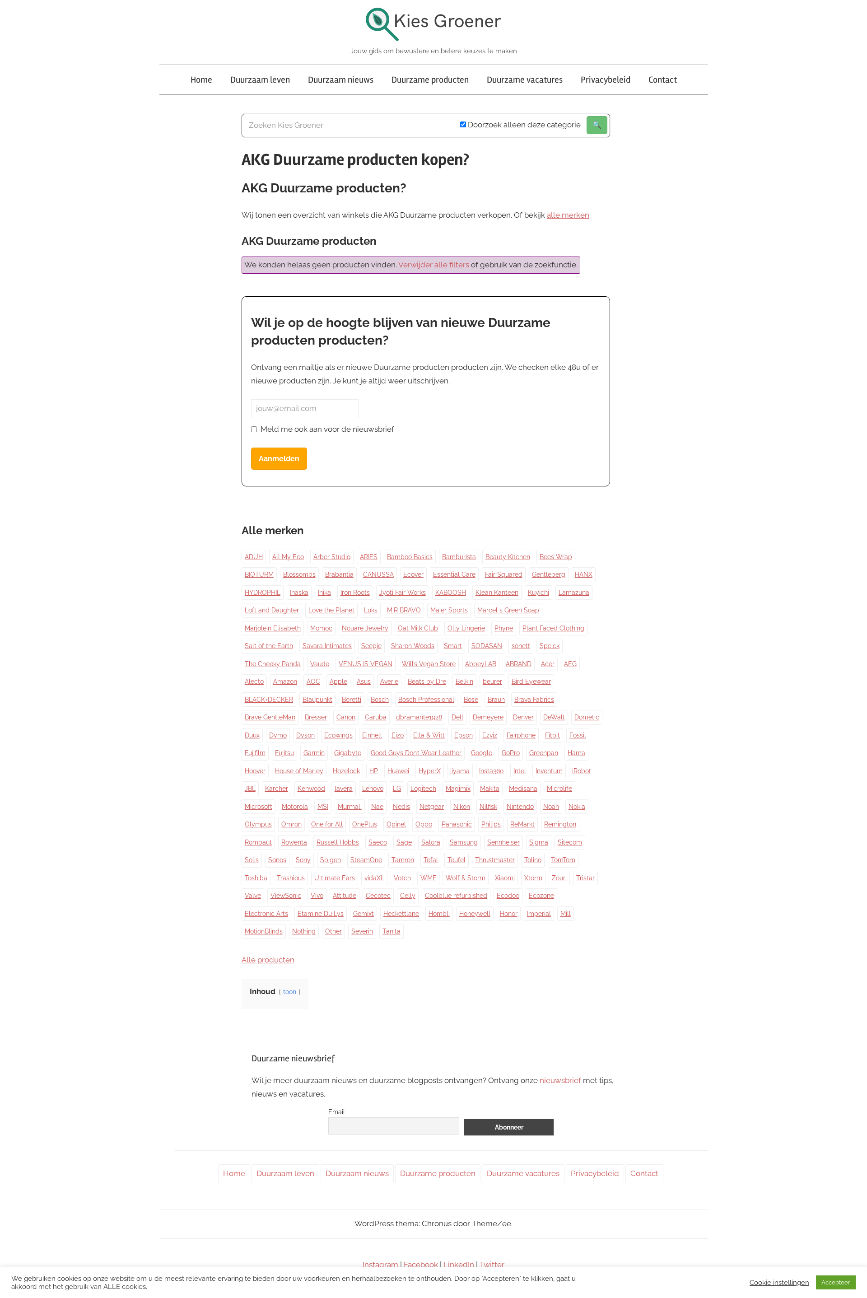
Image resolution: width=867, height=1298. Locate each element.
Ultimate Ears (334, 878)
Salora (430, 842)
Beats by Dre (427, 681)
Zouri (559, 878)
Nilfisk (488, 806)
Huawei (398, 771)
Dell (457, 717)
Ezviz (489, 735)
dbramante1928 (419, 717)
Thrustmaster (495, 860)
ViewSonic (285, 895)
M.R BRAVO (404, 610)
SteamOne (366, 860)
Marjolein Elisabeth (273, 628)
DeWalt (554, 717)
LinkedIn (458, 1264)
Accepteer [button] (835, 1282)
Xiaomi (505, 878)
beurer (492, 681)
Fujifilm (255, 752)
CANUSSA (378, 574)
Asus (364, 681)
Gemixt (363, 913)
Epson (463, 735)
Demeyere (488, 717)
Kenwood (311, 788)
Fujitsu (284, 752)
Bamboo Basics (410, 556)
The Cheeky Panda (273, 664)
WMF (428, 878)
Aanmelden (279, 458)
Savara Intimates (327, 645)
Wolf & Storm (465, 878)
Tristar (585, 878)
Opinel (396, 824)
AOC (313, 681)
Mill (565, 913)
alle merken (568, 214)
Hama (576, 752)
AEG (570, 664)
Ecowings (338, 735)
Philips (491, 824)
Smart (453, 645)
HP (373, 771)
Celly (407, 895)
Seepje (371, 645)
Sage (404, 842)
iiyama (460, 771)
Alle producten (268, 959)
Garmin (314, 752)
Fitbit (552, 735)
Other (333, 931)
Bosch (380, 699)
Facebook (421, 1264)
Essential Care (454, 574)
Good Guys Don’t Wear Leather (416, 752)
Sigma (538, 842)
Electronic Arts (266, 913)
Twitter (492, 1264)
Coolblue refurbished (456, 895)
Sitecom (570, 842)
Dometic (586, 717)
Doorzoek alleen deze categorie (523, 124)
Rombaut (258, 842)
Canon (345, 717)
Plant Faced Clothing (553, 628)
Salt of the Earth (269, 645)
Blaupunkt (317, 699)
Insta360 (491, 771)
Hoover (255, 771)
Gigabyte (347, 752)
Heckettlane (401, 913)
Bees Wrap (556, 556)
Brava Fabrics (534, 699)
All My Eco (288, 556)
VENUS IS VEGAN (365, 664)
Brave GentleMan (270, 717)
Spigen (330, 860)
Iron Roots (355, 592)
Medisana (523, 788)
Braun (496, 699)
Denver (523, 717)
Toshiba (256, 878)
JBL (250, 788)
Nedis (401, 806)
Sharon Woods (412, 645)
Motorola (295, 806)
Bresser (316, 717)
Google (481, 752)
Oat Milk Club (418, 628)
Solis (252, 860)
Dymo (278, 735)
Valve (253, 895)
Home (201, 79)
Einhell (372, 735)
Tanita (391, 931)
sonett (521, 645)
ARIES (369, 556)
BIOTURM (259, 574)
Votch (402, 878)
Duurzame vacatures (525, 79)
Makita (489, 788)
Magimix (458, 788)
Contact (662, 79)
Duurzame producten (430, 79)
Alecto (254, 681)
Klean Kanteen (496, 592)
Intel (519, 771)
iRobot (581, 771)
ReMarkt (522, 824)
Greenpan (543, 752)
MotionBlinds (264, 931)
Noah (551, 806)
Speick (549, 645)
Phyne (503, 628)
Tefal (431, 860)
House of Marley (299, 771)
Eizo (398, 735)
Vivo (317, 895)
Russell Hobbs (338, 842)
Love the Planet (331, 610)
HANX (583, 574)
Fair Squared (503, 574)
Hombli (439, 913)
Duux (252, 735)
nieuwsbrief (560, 1080)
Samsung (464, 842)
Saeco (377, 842)
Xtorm (533, 878)
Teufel (456, 860)
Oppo (423, 824)
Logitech (423, 788)
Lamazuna (574, 592)
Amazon (285, 681)
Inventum (549, 771)
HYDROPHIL (262, 592)
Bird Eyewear (531, 681)
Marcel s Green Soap (508, 610)
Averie (389, 681)
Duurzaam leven (260, 79)
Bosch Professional (426, 699)
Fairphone (521, 735)
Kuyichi (538, 592)
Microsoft (258, 806)
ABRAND (518, 664)
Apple (338, 681)
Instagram (380, 1264)
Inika (324, 592)
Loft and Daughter (272, 610)
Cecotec (378, 895)
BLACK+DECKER (269, 699)
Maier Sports (449, 610)
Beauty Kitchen (507, 556)
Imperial (539, 913)
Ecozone (541, 895)
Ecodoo (508, 895)
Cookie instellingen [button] (779, 1282)
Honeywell (474, 913)
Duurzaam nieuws (340, 79)
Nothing (304, 931)
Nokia (577, 806)
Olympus (258, 824)
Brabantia (339, 574)
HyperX (430, 771)
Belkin (464, 681)
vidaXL (374, 878)
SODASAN (486, 645)
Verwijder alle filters (433, 264)
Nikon (461, 806)
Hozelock (346, 771)
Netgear (432, 806)
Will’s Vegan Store (429, 664)
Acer (548, 664)
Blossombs (299, 574)
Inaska (299, 592)
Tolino (532, 860)
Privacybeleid (605, 79)
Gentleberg (548, 574)
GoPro (511, 752)
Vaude (319, 664)
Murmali (350, 806)
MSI (322, 806)
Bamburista (459, 556)
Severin (362, 931)
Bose (471, 699)
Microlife (559, 788)
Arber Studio (331, 556)
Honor (508, 913)
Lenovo (372, 788)
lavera (344, 788)
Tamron (403, 860)
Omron (291, 824)
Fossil (577, 735)
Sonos (277, 860)
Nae (377, 806)
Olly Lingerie (466, 628)
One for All (327, 824)
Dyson (305, 735)
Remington (560, 824)
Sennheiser (503, 842)
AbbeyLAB (480, 664)
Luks (371, 610)
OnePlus (364, 824)
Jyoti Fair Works (402, 592)
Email (336, 1112)
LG (397, 788)
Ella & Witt (429, 735)
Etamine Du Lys (321, 913)
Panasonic (457, 824)
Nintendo (520, 806)
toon (289, 991)
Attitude (344, 895)
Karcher (276, 788)
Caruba (376, 717)
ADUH (254, 556)
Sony (303, 860)
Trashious (291, 878)
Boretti (351, 699)
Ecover (413, 574)
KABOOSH (450, 592)
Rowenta (294, 842)
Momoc (321, 628)
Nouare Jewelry (365, 628)
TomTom (563, 860)
